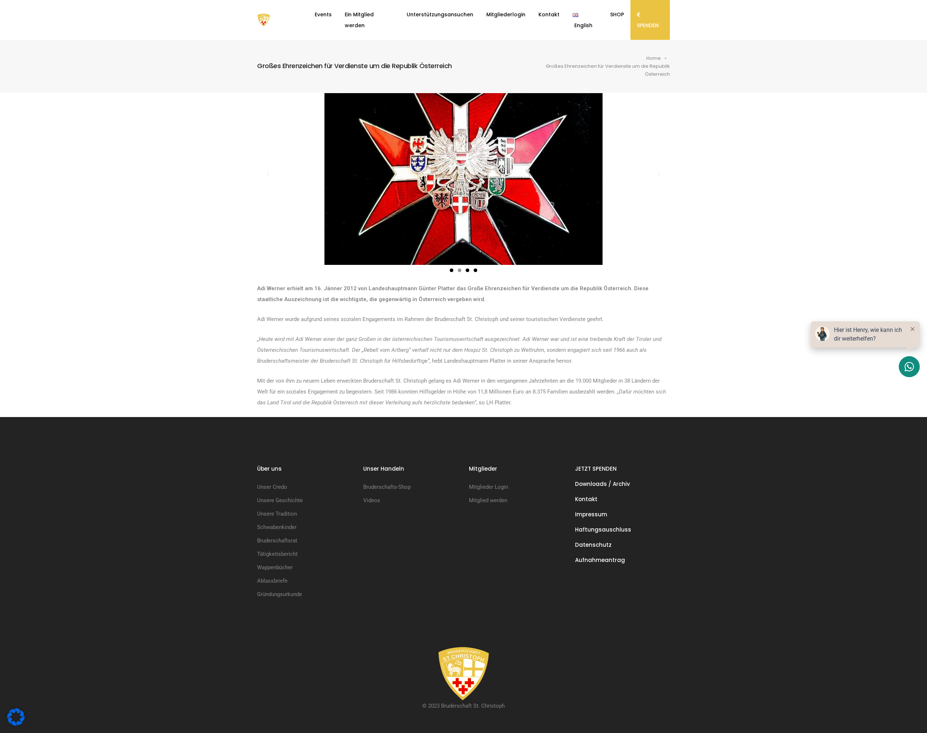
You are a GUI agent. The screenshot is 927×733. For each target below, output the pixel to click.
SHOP (617, 14)
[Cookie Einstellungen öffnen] (16, 716)
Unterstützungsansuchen (440, 14)
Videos (371, 500)
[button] (268, 179)
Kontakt (548, 14)
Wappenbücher (275, 567)
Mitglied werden (488, 500)
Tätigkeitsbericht (277, 554)
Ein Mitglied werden (359, 20)
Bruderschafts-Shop (387, 487)
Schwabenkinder (277, 527)
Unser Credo (272, 487)
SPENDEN (648, 25)
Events (323, 14)
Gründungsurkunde (279, 594)
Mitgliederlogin (505, 14)
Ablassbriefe (272, 581)
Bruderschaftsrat (277, 540)
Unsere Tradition (277, 514)
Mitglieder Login (488, 487)
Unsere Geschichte (280, 500)
